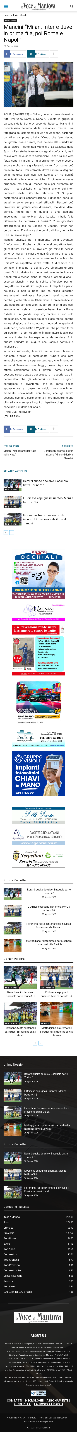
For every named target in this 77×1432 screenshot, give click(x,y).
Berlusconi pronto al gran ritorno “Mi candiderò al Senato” (58, 454)
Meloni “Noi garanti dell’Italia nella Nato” (20, 452)
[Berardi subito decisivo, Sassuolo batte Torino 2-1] (12, 485)
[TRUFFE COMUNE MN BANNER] (38, 674)
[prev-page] (6, 532)
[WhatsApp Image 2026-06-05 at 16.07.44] (38, 723)
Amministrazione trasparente (38, 1421)
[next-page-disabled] (11, 532)
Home (7, 15)
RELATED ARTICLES (15, 471)
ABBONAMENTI (57, 1400)
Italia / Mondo (20, 15)
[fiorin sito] (38, 823)
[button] (5, 6)
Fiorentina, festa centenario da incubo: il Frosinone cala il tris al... (20, 1032)
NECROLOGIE (34, 1400)
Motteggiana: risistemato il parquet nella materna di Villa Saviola (56, 1032)
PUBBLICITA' (22, 1404)
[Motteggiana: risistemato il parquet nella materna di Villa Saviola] (12, 945)
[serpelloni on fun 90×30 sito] (38, 866)
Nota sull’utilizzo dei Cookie (54, 1417)
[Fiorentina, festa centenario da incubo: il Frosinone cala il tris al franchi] (12, 519)
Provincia (45, 1023)
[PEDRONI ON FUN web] (38, 746)
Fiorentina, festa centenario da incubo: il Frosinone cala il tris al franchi (44, 519)
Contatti (32, 1417)
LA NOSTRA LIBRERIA (48, 1404)
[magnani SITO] (38, 619)
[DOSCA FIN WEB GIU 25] (38, 598)
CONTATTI (14, 1400)
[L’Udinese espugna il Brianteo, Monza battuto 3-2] (12, 502)
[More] (54, 54)
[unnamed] (38, 844)
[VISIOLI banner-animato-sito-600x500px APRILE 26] (38, 795)
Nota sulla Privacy (16, 1417)
